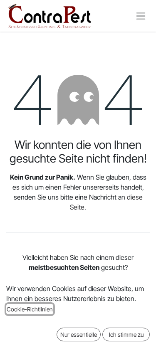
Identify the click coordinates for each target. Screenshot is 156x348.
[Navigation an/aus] (141, 16)
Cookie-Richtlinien (30, 309)
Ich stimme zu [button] (126, 334)
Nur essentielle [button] (78, 334)
